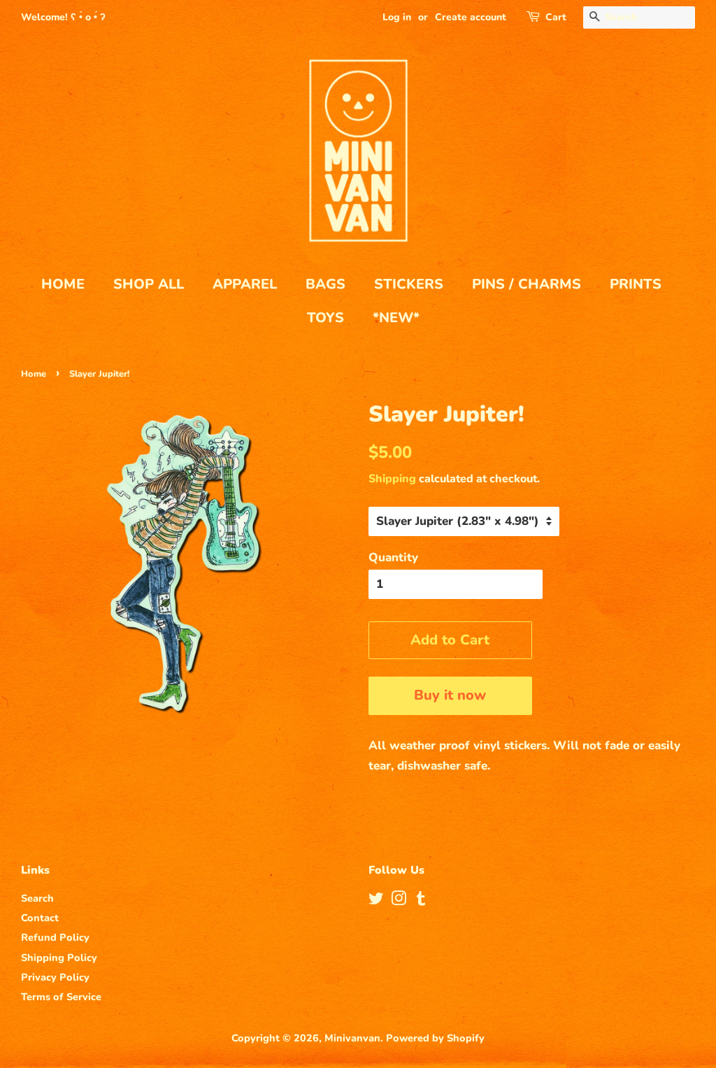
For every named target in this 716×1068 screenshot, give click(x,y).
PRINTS (635, 284)
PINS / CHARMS (526, 284)
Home (33, 374)
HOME (63, 284)
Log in (396, 17)
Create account (470, 17)
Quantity (393, 557)
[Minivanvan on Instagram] (398, 901)
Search (37, 898)
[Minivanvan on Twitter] (376, 901)
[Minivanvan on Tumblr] (421, 901)
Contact (40, 918)
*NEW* (396, 317)
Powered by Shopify (435, 1038)
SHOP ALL (148, 284)
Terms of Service (61, 997)
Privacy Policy (55, 977)
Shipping (392, 478)
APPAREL (245, 284)
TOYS (325, 317)
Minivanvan (352, 1038)
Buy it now (450, 695)
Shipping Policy (59, 958)
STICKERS (408, 284)
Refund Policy (55, 937)
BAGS (325, 284)
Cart (555, 17)
